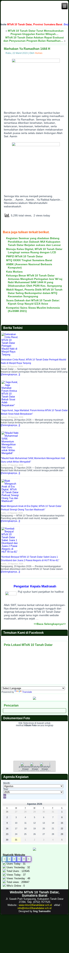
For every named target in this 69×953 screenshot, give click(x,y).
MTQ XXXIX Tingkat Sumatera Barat (29, 260)
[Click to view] (25, 769)
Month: (6, 783)
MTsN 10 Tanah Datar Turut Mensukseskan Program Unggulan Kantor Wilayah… (36, 32)
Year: (6, 789)
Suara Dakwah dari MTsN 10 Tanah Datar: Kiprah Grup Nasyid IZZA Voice (33, 302)
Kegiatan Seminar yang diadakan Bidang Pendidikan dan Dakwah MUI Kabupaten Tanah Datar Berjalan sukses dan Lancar (33, 242)
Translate (27, 692)
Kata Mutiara (14, 271)
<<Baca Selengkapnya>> (50, 623)
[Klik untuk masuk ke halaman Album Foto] (34, 752)
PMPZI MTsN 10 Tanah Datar (24, 256)
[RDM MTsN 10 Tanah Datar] (34, 699)
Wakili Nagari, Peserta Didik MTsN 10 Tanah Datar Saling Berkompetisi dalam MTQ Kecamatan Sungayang (34, 293)
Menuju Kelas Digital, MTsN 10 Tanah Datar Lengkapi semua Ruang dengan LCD (34, 250)
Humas (38, 53)
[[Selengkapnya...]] (10, 374)
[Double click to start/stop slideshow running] (35, 769)
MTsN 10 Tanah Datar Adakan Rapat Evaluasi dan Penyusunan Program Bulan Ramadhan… (33, 39)
